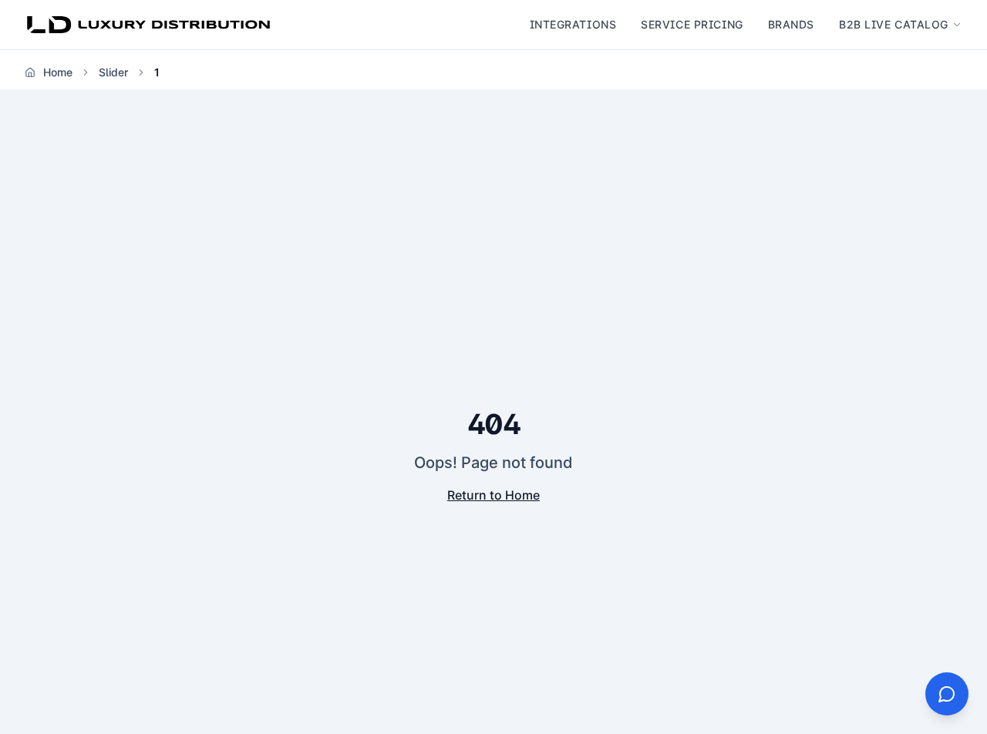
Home (57, 72)
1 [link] (157, 72)
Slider (113, 72)
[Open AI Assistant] (946, 693)
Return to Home (493, 495)
